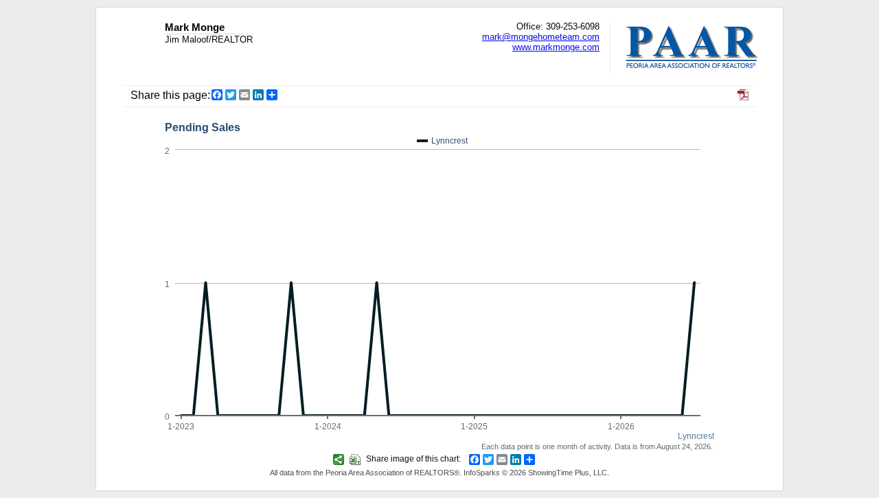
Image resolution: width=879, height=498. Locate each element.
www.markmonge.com (556, 47)
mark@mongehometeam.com (541, 37)
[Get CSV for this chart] (357, 459)
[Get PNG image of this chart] (340, 459)
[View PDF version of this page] (743, 96)
